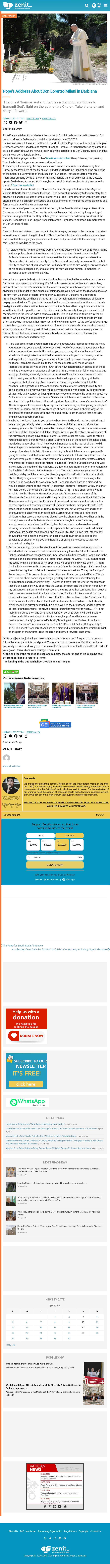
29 (55, 1338)
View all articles (11, 766)
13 (27, 1328)
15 (55, 1328)
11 (97, 1322)
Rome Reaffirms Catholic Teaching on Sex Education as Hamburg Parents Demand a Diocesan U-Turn (59, 1227)
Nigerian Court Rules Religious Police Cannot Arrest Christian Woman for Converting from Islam (48, 1148)
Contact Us (95, 1531)
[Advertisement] (55, 922)
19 (13, 1333)
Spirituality (8, 16)
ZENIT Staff (33, 119)
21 (41, 1333)
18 (97, 1328)
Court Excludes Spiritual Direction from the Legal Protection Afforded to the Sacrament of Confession (52, 1128)
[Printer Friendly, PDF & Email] (11, 672)
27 (27, 1338)
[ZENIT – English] (30, 5)
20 (27, 1333)
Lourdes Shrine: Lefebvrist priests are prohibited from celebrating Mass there (52, 1183)
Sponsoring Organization (50, 1531)
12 (13, 1328)
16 (69, 1328)
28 (41, 1338)
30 (69, 1338)
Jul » (14, 1345)
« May (8, 1345)
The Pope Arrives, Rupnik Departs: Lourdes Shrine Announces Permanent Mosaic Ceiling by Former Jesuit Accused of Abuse (58, 1170)
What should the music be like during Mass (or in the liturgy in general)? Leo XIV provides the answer (58, 1213)
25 (97, 1333)
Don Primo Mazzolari (58, 158)
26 (13, 1338)
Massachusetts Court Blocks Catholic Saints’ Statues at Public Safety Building (41, 1136)
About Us (13, 1531)
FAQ (22, 1531)
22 (55, 1333)
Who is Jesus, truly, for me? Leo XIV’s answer (29, 1364)
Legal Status (70, 1531)
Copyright (83, 1531)
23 (69, 1333)
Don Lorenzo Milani (23, 185)
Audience (31, 1531)
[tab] (41, 1468)
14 (41, 1328)
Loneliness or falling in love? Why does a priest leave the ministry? (35, 1124)
